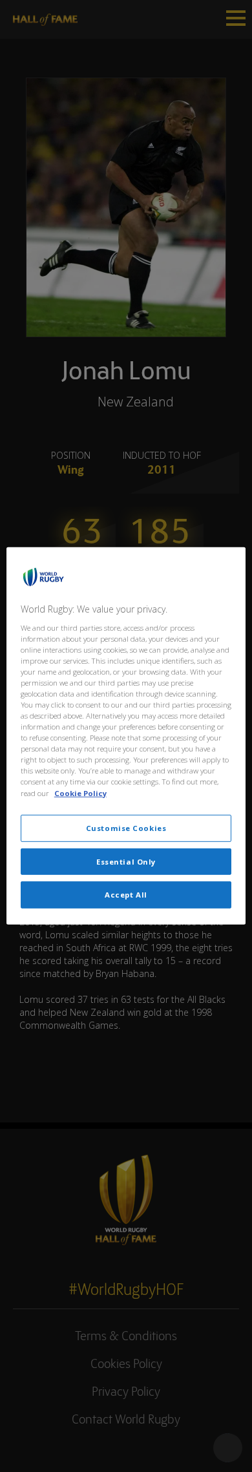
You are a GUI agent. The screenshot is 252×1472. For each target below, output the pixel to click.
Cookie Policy (80, 792)
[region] (126, 736)
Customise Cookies (126, 827)
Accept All (126, 894)
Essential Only (126, 861)
